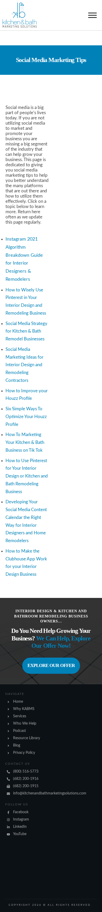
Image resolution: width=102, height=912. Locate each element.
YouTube (19, 834)
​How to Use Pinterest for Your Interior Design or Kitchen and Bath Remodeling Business (26, 476)
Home (18, 701)
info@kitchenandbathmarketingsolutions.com (49, 793)
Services (19, 716)
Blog (16, 745)
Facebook (21, 812)
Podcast (19, 731)
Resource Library (26, 738)
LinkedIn (20, 827)
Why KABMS (24, 709)
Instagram (21, 819)
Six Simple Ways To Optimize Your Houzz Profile (26, 417)
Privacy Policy (24, 753)
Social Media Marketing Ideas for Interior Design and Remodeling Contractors (24, 365)
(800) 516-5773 (25, 771)
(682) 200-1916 (25, 779)
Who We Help (24, 723)
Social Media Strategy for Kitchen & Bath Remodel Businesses (26, 331)
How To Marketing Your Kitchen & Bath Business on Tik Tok (24, 442)
